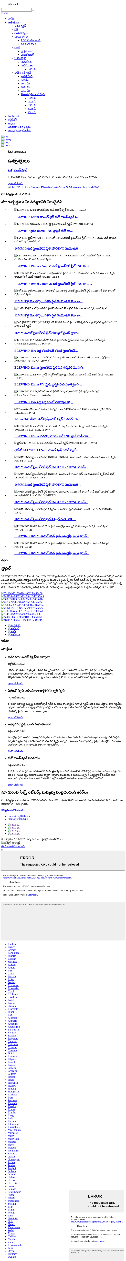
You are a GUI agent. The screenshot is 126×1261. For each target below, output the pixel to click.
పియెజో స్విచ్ (21, 33)
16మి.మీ (25, 87)
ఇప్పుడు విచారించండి (12, 809)
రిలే (16, 29)
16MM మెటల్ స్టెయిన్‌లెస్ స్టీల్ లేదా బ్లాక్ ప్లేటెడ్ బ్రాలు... (47, 333)
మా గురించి (13, 116)
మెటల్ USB (27, 62)
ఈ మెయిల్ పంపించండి (13, 846)
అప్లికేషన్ (12, 119)
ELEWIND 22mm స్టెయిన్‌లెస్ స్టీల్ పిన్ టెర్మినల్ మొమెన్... (49, 367)
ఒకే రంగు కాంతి (29, 43)
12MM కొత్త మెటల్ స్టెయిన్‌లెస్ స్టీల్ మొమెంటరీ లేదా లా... (48, 301)
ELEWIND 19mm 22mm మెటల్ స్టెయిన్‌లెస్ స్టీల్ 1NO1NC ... (53, 266)
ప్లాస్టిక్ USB (27, 65)
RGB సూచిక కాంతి (31, 40)
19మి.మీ (32, 105)
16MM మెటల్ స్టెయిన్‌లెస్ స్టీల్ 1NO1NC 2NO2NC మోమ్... (51, 467)
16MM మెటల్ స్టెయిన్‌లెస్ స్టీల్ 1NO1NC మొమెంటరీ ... (47, 248)
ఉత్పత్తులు (13, 22)
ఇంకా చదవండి (15, 183)
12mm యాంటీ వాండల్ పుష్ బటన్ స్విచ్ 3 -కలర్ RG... (47, 419)
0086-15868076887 (18, 819)
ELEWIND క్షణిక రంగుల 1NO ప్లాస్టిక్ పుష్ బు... (43, 230)
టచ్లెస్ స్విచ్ (20, 25)
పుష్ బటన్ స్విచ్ (22, 72)
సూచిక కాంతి (21, 36)
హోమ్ (11, 18)
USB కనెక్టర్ (20, 58)
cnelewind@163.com (19, 816)
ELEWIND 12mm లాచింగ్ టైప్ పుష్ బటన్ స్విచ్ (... (46, 217)
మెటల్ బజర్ (27, 54)
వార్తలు (11, 123)
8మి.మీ (25, 80)
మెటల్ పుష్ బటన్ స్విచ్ (33, 94)
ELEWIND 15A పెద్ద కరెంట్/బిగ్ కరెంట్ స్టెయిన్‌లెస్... (46, 350)
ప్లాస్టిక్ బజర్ (27, 51)
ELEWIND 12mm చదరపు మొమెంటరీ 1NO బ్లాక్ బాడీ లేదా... (52, 436)
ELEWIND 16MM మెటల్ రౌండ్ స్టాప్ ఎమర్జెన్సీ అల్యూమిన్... (51, 536)
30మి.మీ (32, 112)
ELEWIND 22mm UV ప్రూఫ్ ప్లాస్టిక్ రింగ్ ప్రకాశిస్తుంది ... (48, 384)
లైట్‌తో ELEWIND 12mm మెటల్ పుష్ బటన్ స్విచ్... (46, 450)
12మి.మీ (32, 69)
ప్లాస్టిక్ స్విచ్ (26, 76)
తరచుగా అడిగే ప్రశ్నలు (19, 126)
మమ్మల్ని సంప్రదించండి (19, 130)
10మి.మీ (25, 83)
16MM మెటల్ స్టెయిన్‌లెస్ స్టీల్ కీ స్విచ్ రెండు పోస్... (45, 519)
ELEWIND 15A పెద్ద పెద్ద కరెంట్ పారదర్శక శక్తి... (43, 402)
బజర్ (17, 47)
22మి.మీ (25, 90)
